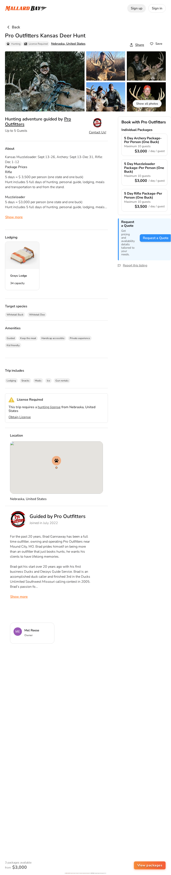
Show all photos (147, 104)
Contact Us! (97, 132)
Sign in (157, 8)
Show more (14, 217)
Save (158, 44)
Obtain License (20, 417)
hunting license (49, 407)
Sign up (136, 8)
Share (139, 45)
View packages (149, 865)
